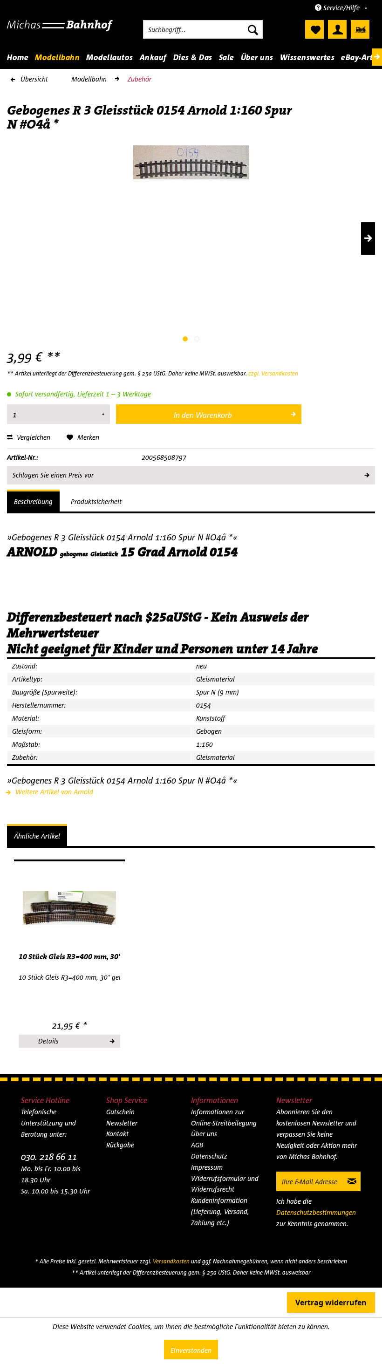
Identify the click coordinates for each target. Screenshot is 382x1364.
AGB (197, 1145)
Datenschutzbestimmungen (316, 1212)
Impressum (207, 1167)
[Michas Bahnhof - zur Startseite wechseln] (60, 31)
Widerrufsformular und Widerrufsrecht (225, 1184)
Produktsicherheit (96, 501)
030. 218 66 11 (49, 1156)
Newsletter (121, 1123)
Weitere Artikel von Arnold (53, 792)
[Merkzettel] (314, 29)
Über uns (204, 1134)
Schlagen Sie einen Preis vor (53, 475)
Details (48, 1041)
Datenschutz (209, 1156)
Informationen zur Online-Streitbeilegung (224, 1117)
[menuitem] (203, 29)
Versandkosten (171, 1261)
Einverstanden (191, 1350)
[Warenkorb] (360, 29)
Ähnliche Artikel (37, 836)
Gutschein (120, 1112)
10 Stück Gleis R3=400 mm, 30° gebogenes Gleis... (69, 957)
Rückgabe (120, 1145)
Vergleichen (32, 437)
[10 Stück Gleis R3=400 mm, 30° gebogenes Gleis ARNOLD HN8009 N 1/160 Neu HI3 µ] (69, 908)
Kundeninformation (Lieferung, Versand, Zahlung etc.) (220, 1211)
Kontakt (117, 1134)
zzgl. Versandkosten (273, 373)
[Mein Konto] (337, 29)
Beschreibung (33, 501)
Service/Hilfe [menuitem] (341, 8)
